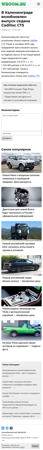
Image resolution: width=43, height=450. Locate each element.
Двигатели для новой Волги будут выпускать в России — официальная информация (18, 212)
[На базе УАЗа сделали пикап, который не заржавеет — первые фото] (21, 330)
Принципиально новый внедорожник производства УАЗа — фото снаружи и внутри (19, 373)
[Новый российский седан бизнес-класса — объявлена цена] (21, 265)
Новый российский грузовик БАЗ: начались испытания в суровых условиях (18, 247)
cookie (21, 447)
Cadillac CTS (34, 76)
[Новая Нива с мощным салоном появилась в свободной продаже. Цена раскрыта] (21, 163)
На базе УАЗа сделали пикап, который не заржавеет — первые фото (21, 346)
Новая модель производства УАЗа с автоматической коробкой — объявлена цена (19, 312)
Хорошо (35, 446)
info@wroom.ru (7, 435)
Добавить (7, 138)
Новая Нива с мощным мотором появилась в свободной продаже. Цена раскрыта (19, 385)
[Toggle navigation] (39, 4)
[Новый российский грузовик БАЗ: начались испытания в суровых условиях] (21, 231)
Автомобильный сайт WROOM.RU (14, 432)
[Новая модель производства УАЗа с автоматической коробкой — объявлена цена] (21, 296)
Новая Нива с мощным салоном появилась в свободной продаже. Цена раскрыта (20, 178)
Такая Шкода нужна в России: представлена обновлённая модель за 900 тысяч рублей (19, 405)
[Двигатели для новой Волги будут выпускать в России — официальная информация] (21, 197)
